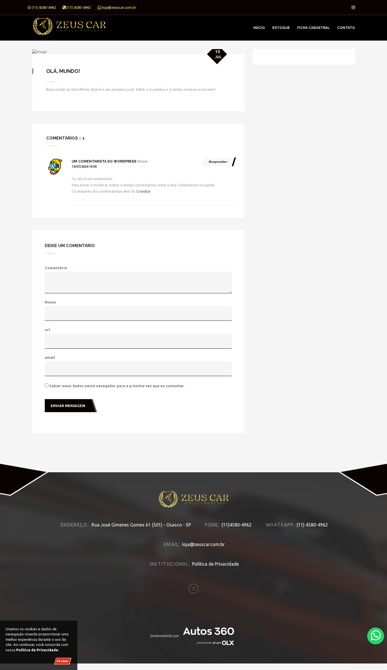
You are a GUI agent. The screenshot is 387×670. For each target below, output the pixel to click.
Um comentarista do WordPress (104, 161)
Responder (218, 162)
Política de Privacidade (215, 563)
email (50, 357)
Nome (50, 302)
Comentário (56, 268)
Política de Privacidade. (37, 650)
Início (259, 28)
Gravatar (143, 191)
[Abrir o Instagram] (353, 7)
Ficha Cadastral (313, 28)
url (47, 330)
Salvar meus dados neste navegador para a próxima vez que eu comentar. (116, 386)
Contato (346, 28)
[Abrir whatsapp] (376, 635)
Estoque (281, 28)
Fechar (62, 661)
